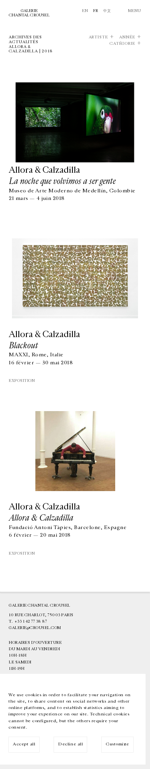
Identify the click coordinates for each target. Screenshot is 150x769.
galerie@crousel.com (35, 627)
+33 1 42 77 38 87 (30, 621)
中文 (107, 10)
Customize (117, 744)
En (85, 10)
